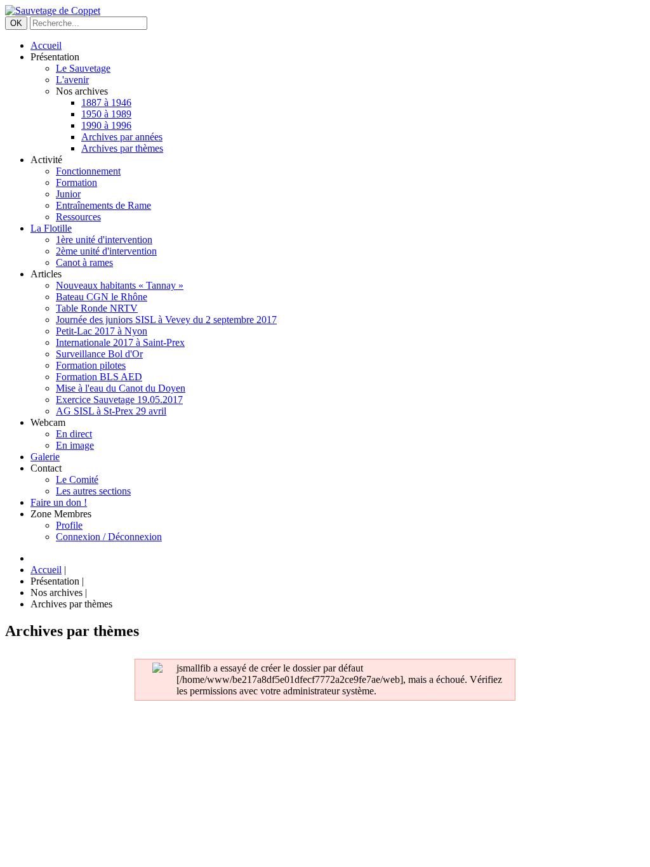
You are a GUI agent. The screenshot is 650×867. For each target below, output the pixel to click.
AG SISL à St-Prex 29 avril (111, 411)
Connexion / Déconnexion (109, 536)
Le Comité (77, 479)
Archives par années (121, 136)
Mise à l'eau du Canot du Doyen (120, 388)
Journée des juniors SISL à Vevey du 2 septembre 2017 (166, 319)
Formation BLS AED (99, 376)
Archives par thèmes (122, 148)
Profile (69, 525)
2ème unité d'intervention (106, 251)
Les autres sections (93, 491)
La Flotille (51, 228)
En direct (74, 433)
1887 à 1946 (106, 102)
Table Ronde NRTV (97, 308)
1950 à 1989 (106, 114)
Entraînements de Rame (103, 205)
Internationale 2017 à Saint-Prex (120, 342)
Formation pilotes (91, 365)
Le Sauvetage (83, 68)
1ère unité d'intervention (104, 239)
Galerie (45, 456)
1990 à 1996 (106, 125)
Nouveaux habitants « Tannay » (119, 285)
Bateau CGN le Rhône (101, 296)
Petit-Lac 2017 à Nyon (101, 331)
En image (75, 445)
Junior (68, 194)
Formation (76, 182)
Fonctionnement (88, 171)
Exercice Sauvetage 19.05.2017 (119, 399)
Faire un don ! (58, 502)
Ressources (78, 216)
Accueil (46, 45)
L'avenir (72, 79)
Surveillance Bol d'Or (99, 353)
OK (16, 23)
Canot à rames (84, 262)
